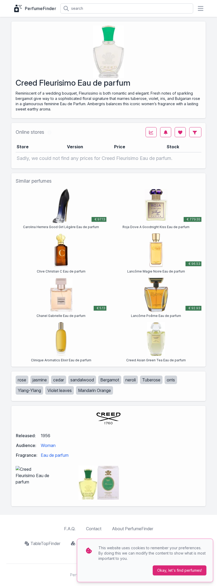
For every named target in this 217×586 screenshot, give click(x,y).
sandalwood (82, 379)
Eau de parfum (55, 455)
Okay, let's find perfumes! (179, 570)
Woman (48, 445)
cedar (58, 379)
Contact (93, 528)
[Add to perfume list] (180, 132)
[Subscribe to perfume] (165, 132)
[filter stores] (195, 132)
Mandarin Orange (94, 390)
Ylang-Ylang (29, 390)
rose (22, 379)
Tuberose (151, 379)
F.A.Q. (69, 528)
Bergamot (109, 379)
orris (171, 379)
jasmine (40, 379)
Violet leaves (59, 390)
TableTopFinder (45, 543)
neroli (130, 379)
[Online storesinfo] (49, 132)
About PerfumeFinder (132, 528)
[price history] (151, 132)
